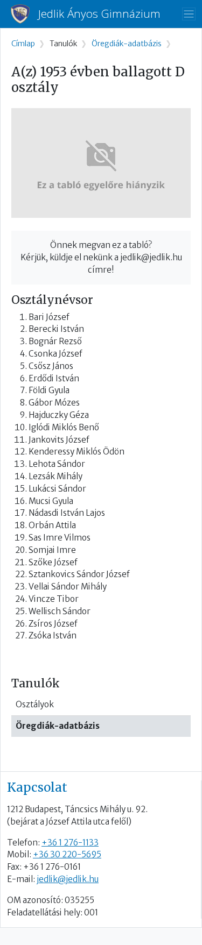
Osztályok (35, 704)
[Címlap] (24, 14)
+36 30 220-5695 (67, 854)
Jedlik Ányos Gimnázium (99, 14)
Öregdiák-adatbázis (58, 726)
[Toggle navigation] (189, 14)
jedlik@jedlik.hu (68, 879)
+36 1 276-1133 (70, 842)
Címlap (23, 43)
